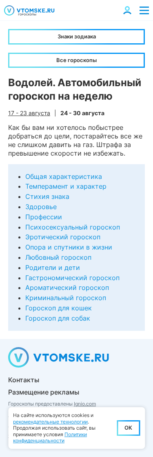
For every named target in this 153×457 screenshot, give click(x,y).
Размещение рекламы (43, 392)
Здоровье (41, 207)
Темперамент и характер (65, 186)
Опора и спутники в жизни (68, 247)
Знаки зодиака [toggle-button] (77, 36)
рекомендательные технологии (50, 422)
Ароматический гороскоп (67, 287)
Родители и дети (52, 267)
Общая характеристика (63, 176)
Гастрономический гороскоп (72, 278)
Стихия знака (47, 196)
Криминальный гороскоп (65, 298)
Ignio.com (85, 404)
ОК (128, 427)
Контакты (23, 380)
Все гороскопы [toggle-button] (76, 60)
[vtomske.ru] (29, 10)
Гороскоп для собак (57, 318)
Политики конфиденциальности (50, 437)
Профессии (43, 217)
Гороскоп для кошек (58, 308)
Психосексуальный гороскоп (72, 227)
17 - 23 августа (29, 112)
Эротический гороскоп (62, 237)
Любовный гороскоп (58, 257)
